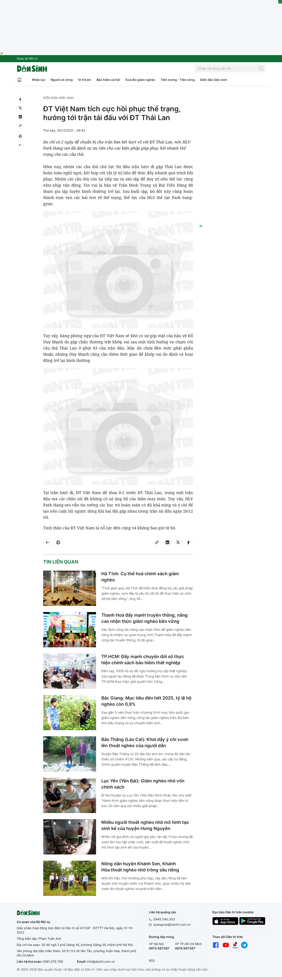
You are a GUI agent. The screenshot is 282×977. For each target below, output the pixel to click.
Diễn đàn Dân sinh (213, 80)
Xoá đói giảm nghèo (140, 80)
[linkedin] (20, 116)
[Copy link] (20, 125)
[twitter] (20, 108)
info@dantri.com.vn (101, 961)
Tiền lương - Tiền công (178, 80)
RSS (152, 960)
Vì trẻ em (84, 80)
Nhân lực (38, 80)
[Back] (20, 145)
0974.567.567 (185, 948)
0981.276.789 (53, 961)
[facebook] (20, 99)
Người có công (62, 80)
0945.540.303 (164, 919)
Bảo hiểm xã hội (108, 80)
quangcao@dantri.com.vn (172, 924)
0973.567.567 (159, 948)
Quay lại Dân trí (27, 58)
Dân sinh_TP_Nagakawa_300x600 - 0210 (232, 101)
